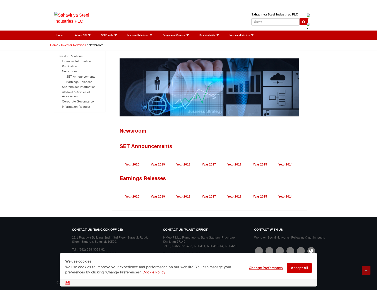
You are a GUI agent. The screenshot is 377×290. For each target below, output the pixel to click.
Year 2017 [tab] (209, 164)
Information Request (76, 106)
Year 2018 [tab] (183, 164)
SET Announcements (80, 76)
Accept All (299, 268)
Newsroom (69, 71)
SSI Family (107, 35)
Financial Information (76, 61)
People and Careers (174, 35)
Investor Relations (137, 35)
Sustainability (207, 35)
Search (304, 21)
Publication (69, 66)
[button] (124, 87)
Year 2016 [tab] (234, 164)
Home (60, 35)
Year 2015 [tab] (260, 164)
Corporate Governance (78, 101)
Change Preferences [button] (266, 268)
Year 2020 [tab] (132, 164)
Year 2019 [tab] (158, 164)
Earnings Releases (79, 82)
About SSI (81, 35)
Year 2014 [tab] (285, 164)
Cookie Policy (153, 272)
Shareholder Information (79, 87)
